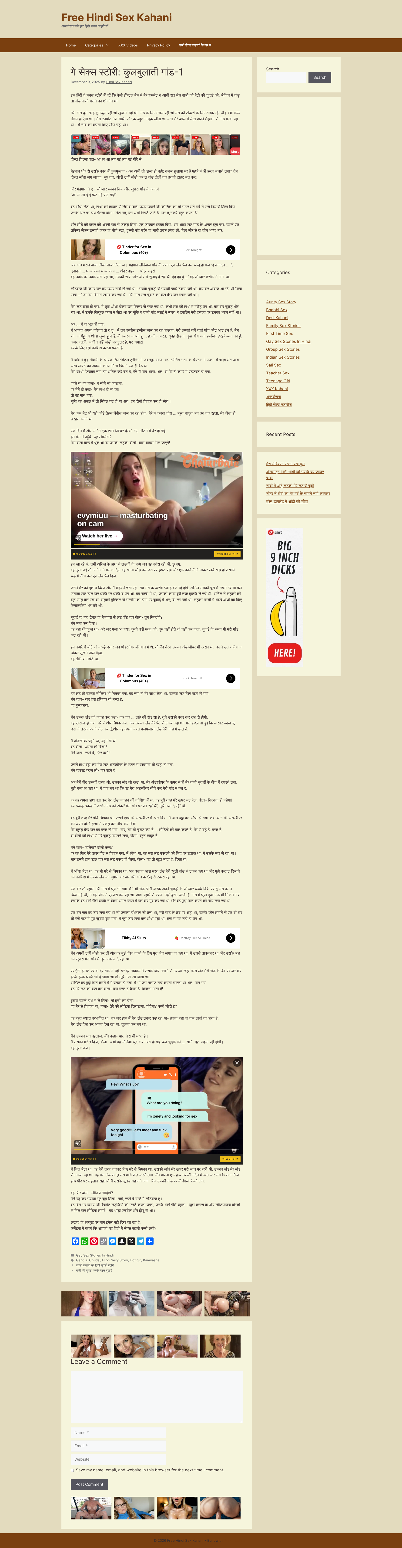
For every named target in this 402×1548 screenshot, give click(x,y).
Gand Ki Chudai (88, 1260)
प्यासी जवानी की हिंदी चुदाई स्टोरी (95, 1265)
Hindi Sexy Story (115, 1260)
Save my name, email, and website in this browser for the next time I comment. (150, 1470)
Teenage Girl (278, 381)
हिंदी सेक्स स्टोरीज (279, 404)
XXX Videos (128, 45)
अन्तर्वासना (273, 396)
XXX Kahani (277, 388)
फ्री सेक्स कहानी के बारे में (195, 45)
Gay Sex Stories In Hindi (95, 1255)
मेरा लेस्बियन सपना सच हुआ (285, 463)
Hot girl (135, 1260)
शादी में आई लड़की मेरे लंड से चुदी (290, 485)
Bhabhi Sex (276, 310)
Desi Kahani (277, 317)
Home (71, 45)
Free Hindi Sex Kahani (116, 17)
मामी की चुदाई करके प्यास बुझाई (94, 1270)
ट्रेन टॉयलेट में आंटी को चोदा (287, 501)
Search (272, 69)
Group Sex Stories (283, 349)
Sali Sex (273, 365)
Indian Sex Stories (283, 357)
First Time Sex (279, 333)
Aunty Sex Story (281, 302)
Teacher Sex (277, 373)
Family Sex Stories (283, 325)
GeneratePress (236, 1540)
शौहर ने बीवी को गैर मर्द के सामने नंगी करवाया (298, 493)
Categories (94, 45)
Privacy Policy (158, 45)
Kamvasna (151, 1260)
